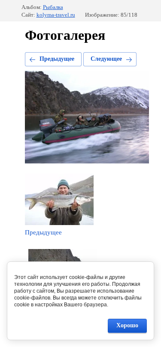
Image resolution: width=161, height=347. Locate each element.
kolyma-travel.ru (55, 15)
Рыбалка (53, 7)
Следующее (106, 59)
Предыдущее (56, 59)
